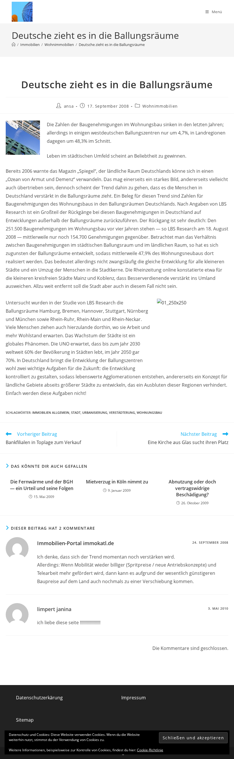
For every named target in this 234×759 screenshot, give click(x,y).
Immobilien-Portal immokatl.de (75, 543)
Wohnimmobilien (159, 106)
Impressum (133, 697)
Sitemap (25, 720)
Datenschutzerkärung (39, 697)
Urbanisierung (94, 412)
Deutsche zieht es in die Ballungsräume (112, 44)
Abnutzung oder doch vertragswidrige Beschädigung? (192, 488)
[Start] (13, 44)
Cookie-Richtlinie (150, 750)
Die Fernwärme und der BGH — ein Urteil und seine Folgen (41, 485)
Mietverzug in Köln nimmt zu (117, 482)
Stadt (75, 412)
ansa (69, 106)
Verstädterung (122, 412)
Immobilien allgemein (50, 412)
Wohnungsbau (149, 412)
